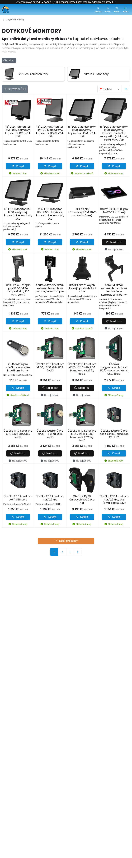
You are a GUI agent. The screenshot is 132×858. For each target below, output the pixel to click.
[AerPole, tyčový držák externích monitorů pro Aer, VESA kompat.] (50, 268)
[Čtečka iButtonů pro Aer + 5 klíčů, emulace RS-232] (114, 414)
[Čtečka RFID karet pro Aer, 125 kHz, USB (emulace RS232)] (114, 480)
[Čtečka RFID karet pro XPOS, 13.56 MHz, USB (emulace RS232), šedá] (82, 348)
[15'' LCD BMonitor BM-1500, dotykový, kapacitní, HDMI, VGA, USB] (82, 110)
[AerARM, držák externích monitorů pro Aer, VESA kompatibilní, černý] (114, 268)
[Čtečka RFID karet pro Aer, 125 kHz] (50, 480)
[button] (107, 9)
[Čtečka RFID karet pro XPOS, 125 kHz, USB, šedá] (18, 414)
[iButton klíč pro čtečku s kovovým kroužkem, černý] (18, 348)
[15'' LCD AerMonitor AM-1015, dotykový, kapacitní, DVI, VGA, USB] (18, 110)
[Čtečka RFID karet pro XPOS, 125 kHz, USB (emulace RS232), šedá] (82, 414)
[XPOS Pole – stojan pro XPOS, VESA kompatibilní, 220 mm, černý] (18, 268)
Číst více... (9, 60)
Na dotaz (116, 242)
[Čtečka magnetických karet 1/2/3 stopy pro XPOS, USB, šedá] (114, 348)
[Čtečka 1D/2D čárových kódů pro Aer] (82, 480)
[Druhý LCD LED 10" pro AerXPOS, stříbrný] (114, 192)
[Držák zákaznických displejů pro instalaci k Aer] (82, 268)
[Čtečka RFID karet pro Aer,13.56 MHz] (18, 480)
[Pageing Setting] (126, 89)
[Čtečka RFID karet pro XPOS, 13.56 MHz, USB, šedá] (50, 348)
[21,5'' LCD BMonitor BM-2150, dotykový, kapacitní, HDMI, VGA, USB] (50, 192)
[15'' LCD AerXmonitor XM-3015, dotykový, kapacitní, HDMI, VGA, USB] (50, 110)
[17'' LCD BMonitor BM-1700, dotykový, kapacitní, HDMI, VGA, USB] (18, 192)
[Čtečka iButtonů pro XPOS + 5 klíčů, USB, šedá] (50, 414)
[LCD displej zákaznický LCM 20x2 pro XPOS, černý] (82, 192)
